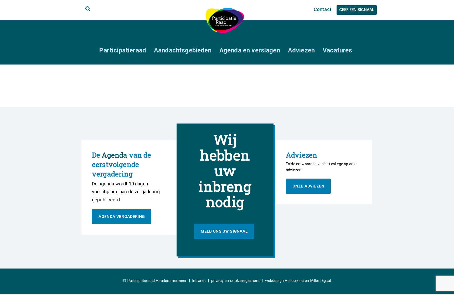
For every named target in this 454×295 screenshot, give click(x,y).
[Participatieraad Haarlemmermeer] (225, 20)
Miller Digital (320, 280)
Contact (323, 9)
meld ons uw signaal (224, 231)
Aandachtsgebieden (182, 50)
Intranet (199, 280)
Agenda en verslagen (249, 50)
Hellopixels (294, 280)
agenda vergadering (122, 216)
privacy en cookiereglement (235, 280)
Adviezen (301, 50)
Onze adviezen (308, 186)
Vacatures (337, 50)
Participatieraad (122, 50)
